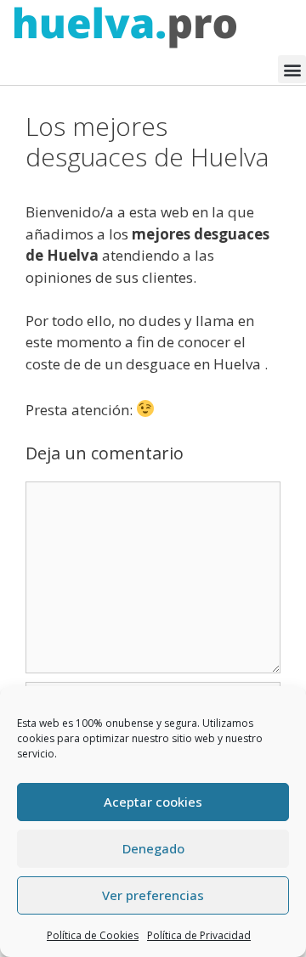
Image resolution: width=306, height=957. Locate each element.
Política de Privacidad (199, 935)
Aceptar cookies (153, 801)
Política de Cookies (93, 935)
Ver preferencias (153, 895)
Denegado (153, 848)
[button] (292, 69)
